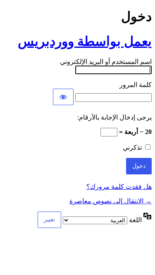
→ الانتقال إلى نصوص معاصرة (110, 200)
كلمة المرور (135, 84)
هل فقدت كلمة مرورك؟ (119, 186)
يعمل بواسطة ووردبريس (85, 41)
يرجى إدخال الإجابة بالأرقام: (114, 117)
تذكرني (132, 147)
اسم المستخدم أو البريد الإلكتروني (106, 61)
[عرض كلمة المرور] (63, 97)
